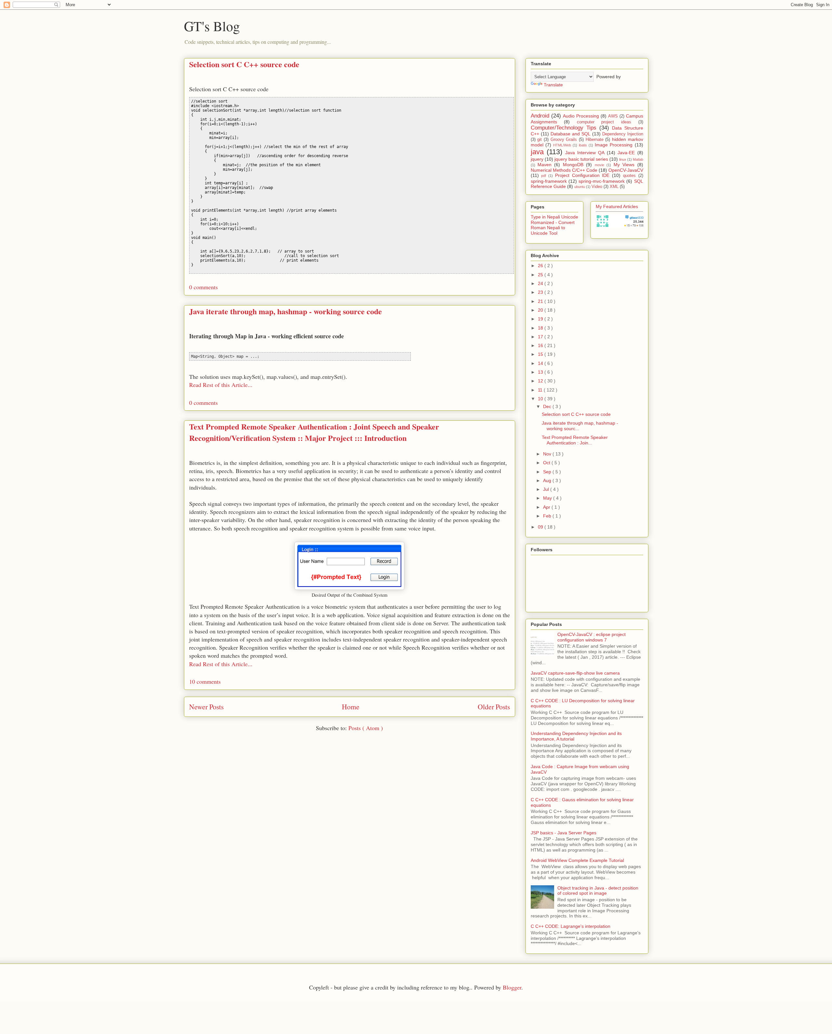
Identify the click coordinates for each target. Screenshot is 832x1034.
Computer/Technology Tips (563, 128)
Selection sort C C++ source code (244, 64)
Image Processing (613, 144)
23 (541, 292)
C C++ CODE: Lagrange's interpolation (570, 926)
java (537, 152)
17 (541, 336)
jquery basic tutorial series (581, 159)
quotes (629, 175)
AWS (613, 116)
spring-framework (549, 181)
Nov (547, 453)
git (539, 139)
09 (541, 526)
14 (541, 363)
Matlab (638, 159)
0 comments (203, 287)
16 (541, 345)
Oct (547, 462)
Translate (553, 84)
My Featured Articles (617, 206)
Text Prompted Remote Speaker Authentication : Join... (575, 440)
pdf (543, 176)
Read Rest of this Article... (221, 385)
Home (350, 706)
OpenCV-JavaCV (625, 170)
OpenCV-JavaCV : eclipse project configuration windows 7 (591, 637)
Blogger (512, 987)
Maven (545, 164)
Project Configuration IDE (582, 175)
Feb (547, 515)
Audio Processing (581, 115)
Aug (547, 480)
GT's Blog (212, 26)
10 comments (205, 681)
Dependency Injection (622, 134)
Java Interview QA (584, 152)
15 (541, 354)
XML (614, 186)
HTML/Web (562, 145)
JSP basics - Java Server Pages (563, 832)
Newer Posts (206, 706)
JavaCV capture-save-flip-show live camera (575, 673)
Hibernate (595, 139)
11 (541, 389)
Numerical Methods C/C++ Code (564, 170)
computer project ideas (604, 122)
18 (541, 327)
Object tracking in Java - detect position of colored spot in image (597, 890)
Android (540, 116)
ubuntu (579, 187)
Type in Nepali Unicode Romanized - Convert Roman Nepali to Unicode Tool (554, 225)
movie (599, 165)
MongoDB (573, 164)
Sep (547, 471)
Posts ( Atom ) (365, 728)
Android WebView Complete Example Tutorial (577, 860)
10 (541, 398)
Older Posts (494, 706)
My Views (624, 164)
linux (622, 159)
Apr (547, 507)
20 (541, 310)
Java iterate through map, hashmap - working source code (285, 311)
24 (541, 283)
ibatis (583, 145)
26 (541, 265)
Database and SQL (571, 133)
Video (597, 186)
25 (541, 274)
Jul (546, 489)
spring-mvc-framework (601, 181)
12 (541, 380)
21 (541, 301)
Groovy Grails (564, 139)
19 (541, 318)
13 (541, 372)
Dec (547, 406)
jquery (537, 159)
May (548, 498)
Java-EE (626, 152)
